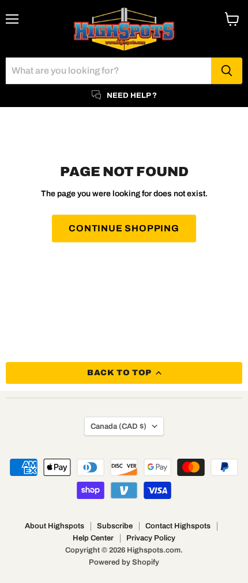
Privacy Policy (150, 538)
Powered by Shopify (124, 562)
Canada (118, 426)
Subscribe (115, 526)
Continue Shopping (124, 228)
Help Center (93, 538)
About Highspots (54, 526)
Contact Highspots (178, 526)
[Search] (226, 71)
